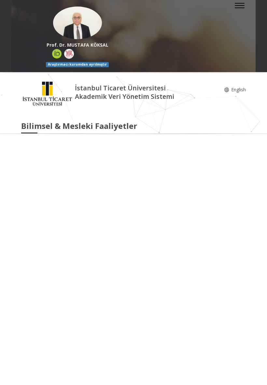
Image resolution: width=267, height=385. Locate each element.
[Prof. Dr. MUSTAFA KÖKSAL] (77, 23)
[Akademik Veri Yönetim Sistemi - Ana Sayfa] (48, 93)
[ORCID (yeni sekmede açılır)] (57, 54)
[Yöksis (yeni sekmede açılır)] (69, 54)
